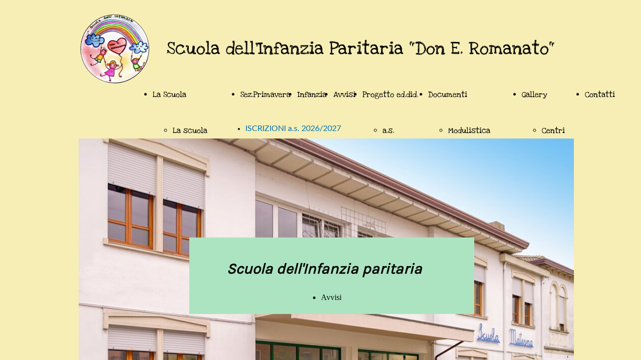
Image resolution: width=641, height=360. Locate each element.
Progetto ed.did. (390, 95)
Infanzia (312, 95)
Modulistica (469, 131)
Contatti (600, 95)
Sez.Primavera (265, 95)
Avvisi (345, 95)
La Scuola (169, 95)
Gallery (534, 95)
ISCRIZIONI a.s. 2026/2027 (293, 128)
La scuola (190, 131)
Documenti (447, 95)
